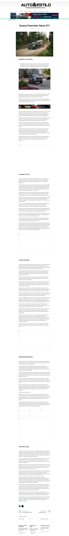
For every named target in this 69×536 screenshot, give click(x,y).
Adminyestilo (32, 28)
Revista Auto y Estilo (11, 20)
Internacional (41, 11)
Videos (25, 11)
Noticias (30, 11)
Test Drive (35, 11)
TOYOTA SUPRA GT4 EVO (45, 525)
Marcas (46, 11)
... (43, 529)
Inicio (21, 11)
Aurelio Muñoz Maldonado (22, 532)
